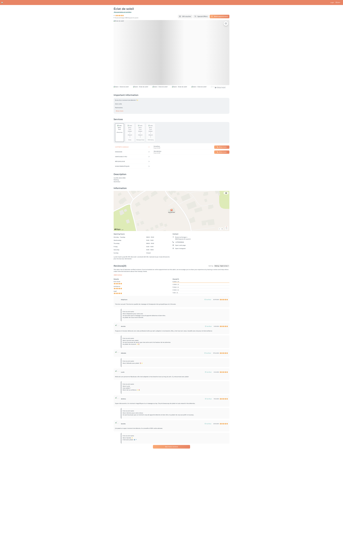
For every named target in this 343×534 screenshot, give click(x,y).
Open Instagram (180, 248)
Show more (119, 111)
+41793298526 (179, 242)
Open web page (180, 245)
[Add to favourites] (226, 23)
